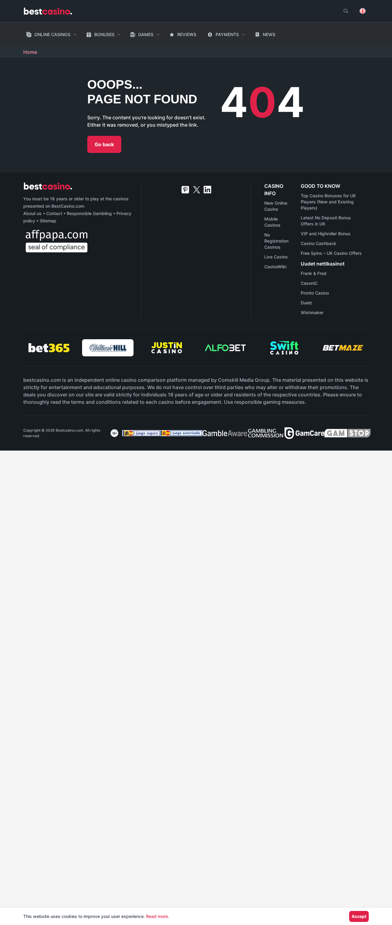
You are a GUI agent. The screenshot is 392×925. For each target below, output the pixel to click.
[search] (346, 11)
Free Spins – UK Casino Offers (331, 253)
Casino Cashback (318, 243)
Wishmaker (312, 312)
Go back (104, 144)
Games (145, 34)
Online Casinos (52, 34)
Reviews (186, 34)
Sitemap (48, 220)
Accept (359, 916)
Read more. (157, 916)
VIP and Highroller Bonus (326, 233)
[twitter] (196, 190)
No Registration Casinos (276, 241)
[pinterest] (185, 189)
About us (32, 213)
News (269, 34)
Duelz (306, 302)
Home (30, 52)
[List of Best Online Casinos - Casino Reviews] (48, 11)
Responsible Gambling (89, 213)
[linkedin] (207, 189)
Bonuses (104, 34)
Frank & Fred (313, 273)
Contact (54, 213)
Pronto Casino (315, 292)
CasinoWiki (275, 266)
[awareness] (139, 433)
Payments (227, 34)
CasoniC (309, 283)
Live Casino (276, 256)
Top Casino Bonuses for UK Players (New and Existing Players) (328, 201)
